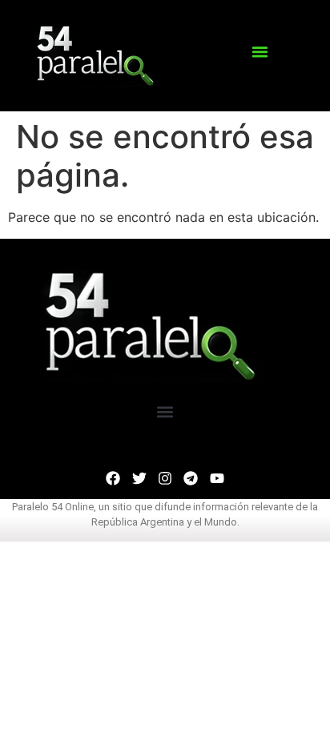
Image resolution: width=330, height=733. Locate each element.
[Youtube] (217, 478)
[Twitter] (138, 478)
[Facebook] (113, 478)
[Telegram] (190, 478)
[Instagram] (165, 478)
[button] (259, 52)
